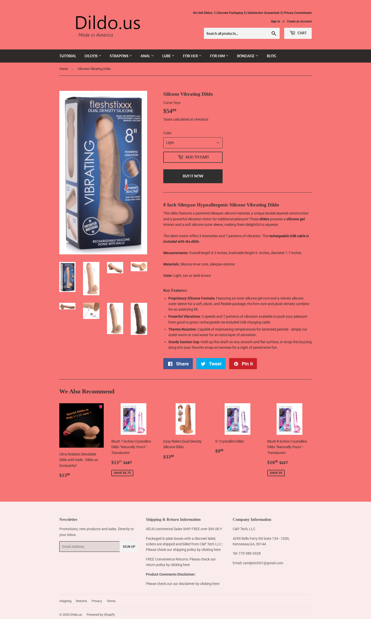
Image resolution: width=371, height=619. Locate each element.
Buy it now (193, 176)
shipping (65, 601)
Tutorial (67, 56)
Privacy (97, 601)
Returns (81, 601)
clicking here (211, 550)
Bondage (246, 56)
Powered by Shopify (101, 614)
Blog (271, 56)
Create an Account (299, 21)
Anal (146, 56)
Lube (167, 56)
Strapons (119, 56)
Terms (111, 601)
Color (167, 133)
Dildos (91, 56)
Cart (302, 33)
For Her (191, 56)
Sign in (275, 21)
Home (63, 69)
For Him (218, 56)
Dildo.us (76, 614)
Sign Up (129, 547)
